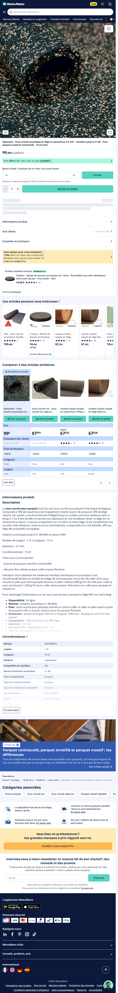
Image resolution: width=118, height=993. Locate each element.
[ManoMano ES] (27, 969)
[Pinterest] (19, 934)
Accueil (5, 780)
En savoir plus (87, 888)
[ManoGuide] (108, 985)
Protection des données (81, 985)
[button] (58, 277)
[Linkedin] (4, 934)
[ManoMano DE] (19, 969)
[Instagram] (27, 934)
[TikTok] (34, 934)
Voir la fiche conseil (99, 766)
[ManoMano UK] (12, 969)
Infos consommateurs (63, 990)
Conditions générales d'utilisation (31, 990)
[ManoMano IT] (4, 969)
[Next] (109, 483)
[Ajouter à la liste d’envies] (110, 132)
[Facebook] (12, 934)
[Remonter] (106, 970)
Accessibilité (95, 990)
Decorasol (16, 292)
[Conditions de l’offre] (111, 161)
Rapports (82, 990)
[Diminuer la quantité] (5, 189)
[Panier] (109, 4)
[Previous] (101, 483)
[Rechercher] (11, 12)
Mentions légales (58, 985)
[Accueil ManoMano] (44, 4)
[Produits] (4, 12)
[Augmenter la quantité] (18, 189)
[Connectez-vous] (102, 4)
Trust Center (103, 985)
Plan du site (40, 985)
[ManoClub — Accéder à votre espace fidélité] (93, 4)
